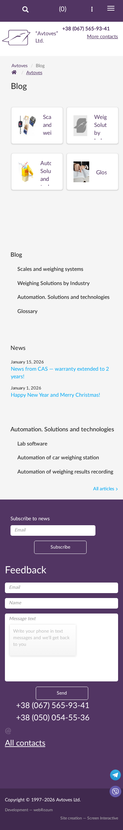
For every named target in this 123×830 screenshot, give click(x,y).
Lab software (32, 443)
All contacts (25, 743)
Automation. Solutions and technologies (63, 297)
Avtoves (34, 73)
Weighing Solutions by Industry (53, 283)
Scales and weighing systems (50, 269)
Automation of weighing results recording (65, 471)
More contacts (102, 36)
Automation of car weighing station (58, 457)
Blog (16, 255)
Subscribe (60, 547)
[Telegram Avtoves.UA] (115, 775)
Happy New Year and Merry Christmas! (55, 395)
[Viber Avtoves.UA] (115, 791)
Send (62, 693)
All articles (103, 489)
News (18, 348)
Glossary (27, 311)
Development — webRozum (29, 810)
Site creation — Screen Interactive (89, 818)
